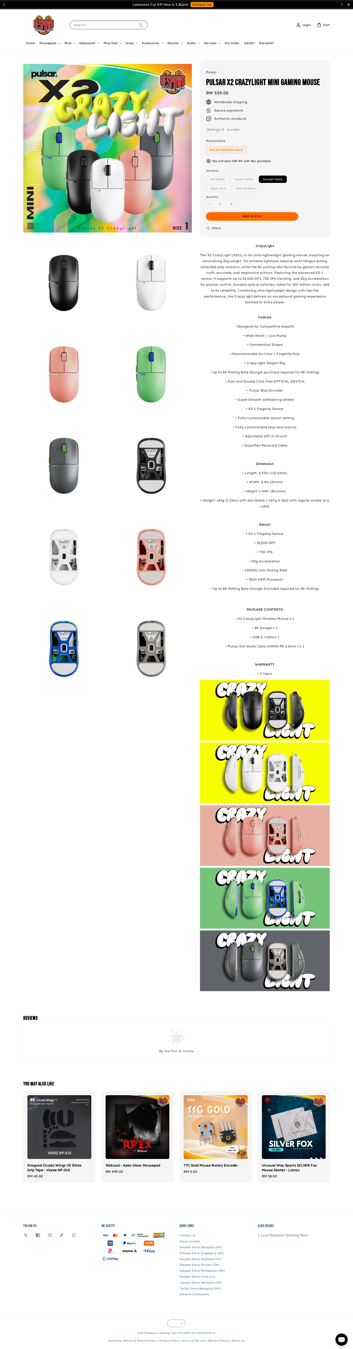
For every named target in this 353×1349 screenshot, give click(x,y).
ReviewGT (266, 43)
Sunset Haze (273, 179)
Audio (191, 43)
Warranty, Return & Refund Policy (132, 1340)
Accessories (151, 43)
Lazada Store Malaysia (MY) (201, 1282)
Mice (68, 43)
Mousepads (47, 43)
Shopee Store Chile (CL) (198, 1276)
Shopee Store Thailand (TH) (200, 1259)
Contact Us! (202, 4)
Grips (130, 43)
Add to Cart (252, 216)
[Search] (140, 25)
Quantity (212, 196)
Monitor (173, 43)
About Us (238, 1340)
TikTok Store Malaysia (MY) (200, 1288)
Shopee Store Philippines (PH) (202, 1271)
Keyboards (87, 43)
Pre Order (232, 43)
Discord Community (194, 1294)
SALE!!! (249, 43)
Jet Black (217, 179)
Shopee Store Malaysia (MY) (201, 1247)
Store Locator (190, 1241)
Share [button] (216, 228)
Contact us (187, 1235)
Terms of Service (194, 1340)
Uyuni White (244, 179)
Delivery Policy (219, 1340)
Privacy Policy (169, 1340)
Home (30, 43)
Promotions (216, 141)
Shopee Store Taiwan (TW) (199, 1265)
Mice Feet (111, 43)
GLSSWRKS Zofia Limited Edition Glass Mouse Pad (325, 9)
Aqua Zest (218, 188)
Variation (212, 170)
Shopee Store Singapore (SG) (202, 1253)
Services (210, 43)
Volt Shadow (246, 188)
